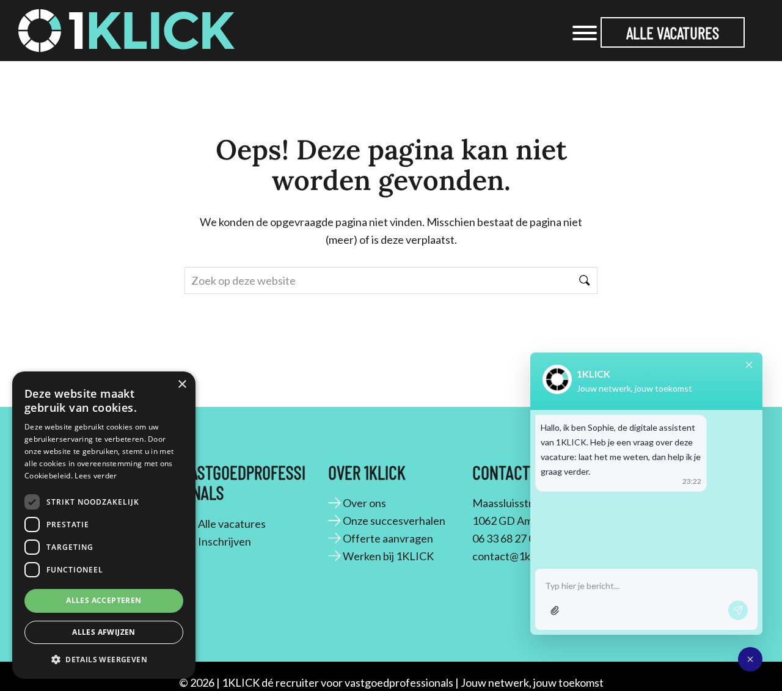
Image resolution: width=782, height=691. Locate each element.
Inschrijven (224, 541)
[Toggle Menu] (584, 33)
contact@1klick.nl (514, 556)
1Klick (43, 24)
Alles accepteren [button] (103, 600)
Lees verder (96, 475)
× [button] (181, 384)
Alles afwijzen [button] (104, 632)
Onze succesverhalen (394, 520)
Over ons (364, 503)
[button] (103, 659)
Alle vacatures (672, 32)
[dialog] (104, 525)
